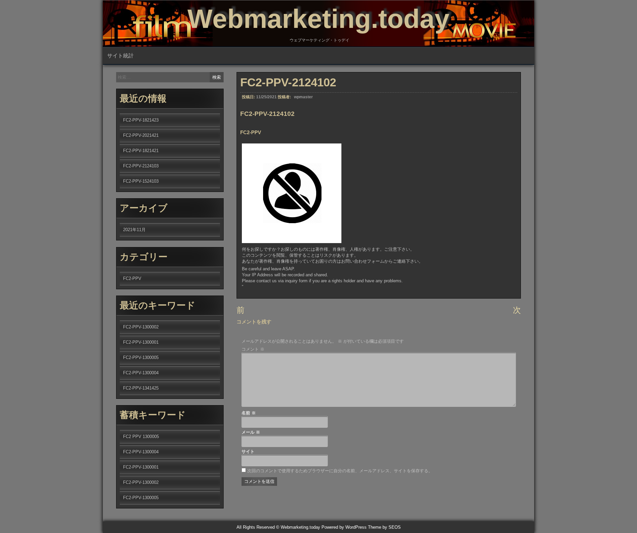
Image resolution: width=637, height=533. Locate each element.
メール (251, 432)
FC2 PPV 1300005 (141, 436)
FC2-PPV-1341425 (141, 388)
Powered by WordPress (344, 527)
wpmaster (303, 97)
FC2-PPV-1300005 (141, 357)
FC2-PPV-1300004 (141, 372)
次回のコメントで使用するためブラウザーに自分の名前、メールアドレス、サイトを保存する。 (340, 470)
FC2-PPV (132, 278)
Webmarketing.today (318, 19)
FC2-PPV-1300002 (141, 326)
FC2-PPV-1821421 (141, 150)
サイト (248, 451)
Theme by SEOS (384, 527)
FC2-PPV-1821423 (141, 120)
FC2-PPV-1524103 (141, 181)
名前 (249, 412)
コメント (253, 349)
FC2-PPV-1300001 (141, 342)
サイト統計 (120, 55)
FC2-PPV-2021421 (141, 135)
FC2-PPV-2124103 (141, 165)
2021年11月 (134, 229)
